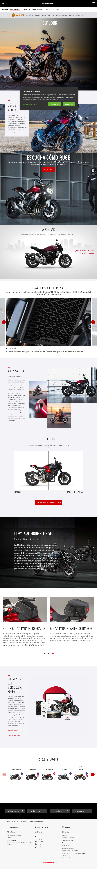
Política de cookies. (64, 99)
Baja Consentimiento (68, 848)
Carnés (9, 837)
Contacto (64, 835)
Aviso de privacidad (67, 840)
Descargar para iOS (13, 730)
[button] (4, 322)
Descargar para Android (14, 735)
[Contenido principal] (94, 3)
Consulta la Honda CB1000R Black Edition (49, 502)
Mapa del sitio (66, 845)
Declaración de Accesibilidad (70, 850)
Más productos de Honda (14, 835)
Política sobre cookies (68, 843)
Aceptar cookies (69, 104)
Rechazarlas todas (55, 104)
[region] (49, 98)
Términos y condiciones (68, 837)
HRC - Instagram (11, 840)
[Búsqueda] (3, 3)
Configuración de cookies (30, 104)
